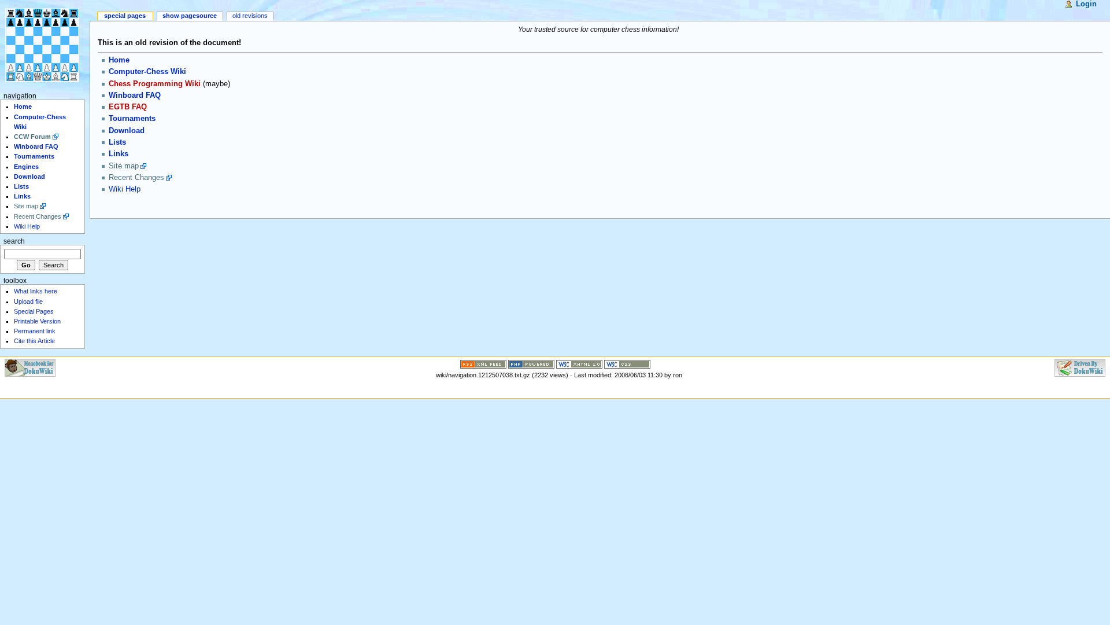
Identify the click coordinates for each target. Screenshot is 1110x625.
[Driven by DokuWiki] (1079, 366)
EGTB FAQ (128, 107)
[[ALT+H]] (45, 45)
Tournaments (132, 119)
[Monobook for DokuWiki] (30, 366)
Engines (26, 166)
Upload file (28, 301)
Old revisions (250, 15)
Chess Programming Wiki (155, 84)
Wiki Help (124, 189)
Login (1086, 4)
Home (119, 60)
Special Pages (125, 15)
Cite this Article (34, 340)
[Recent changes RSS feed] (483, 363)
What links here (35, 291)
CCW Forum (32, 136)
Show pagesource (189, 15)
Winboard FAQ (135, 95)
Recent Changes (136, 178)
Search (14, 241)
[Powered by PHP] (531, 363)
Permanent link (35, 331)
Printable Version (37, 321)
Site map (124, 166)
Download (127, 131)
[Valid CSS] (627, 363)
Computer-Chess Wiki (147, 72)
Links (118, 154)
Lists (117, 142)
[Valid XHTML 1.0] (579, 363)
